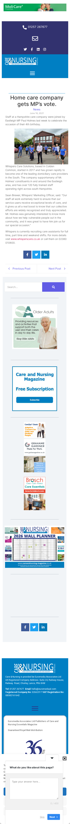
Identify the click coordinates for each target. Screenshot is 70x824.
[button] (64, 758)
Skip (42, 816)
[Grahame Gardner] (34, 454)
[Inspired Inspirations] (34, 509)
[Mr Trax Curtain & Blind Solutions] (34, 471)
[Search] (53, 287)
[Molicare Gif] (35, 10)
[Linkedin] (38, 49)
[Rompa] (34, 348)
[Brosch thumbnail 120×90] (34, 492)
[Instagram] (44, 49)
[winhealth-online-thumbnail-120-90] (34, 437)
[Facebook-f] (32, 49)
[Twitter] (25, 49)
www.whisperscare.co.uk (25, 238)
